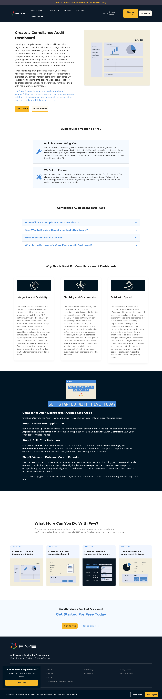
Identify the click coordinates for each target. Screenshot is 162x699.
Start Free (21, 683)
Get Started (22, 108)
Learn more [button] (137, 695)
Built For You (125, 57)
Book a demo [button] (89, 626)
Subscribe (145, 13)
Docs (105, 13)
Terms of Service (126, 673)
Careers (49, 673)
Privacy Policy (125, 670)
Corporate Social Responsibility (59, 681)
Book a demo (112, 13)
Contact (50, 677)
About (49, 670)
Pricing (67, 10)
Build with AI (36, 10)
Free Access (88, 673)
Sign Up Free (131, 13)
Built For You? (40, 108)
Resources (35, 17)
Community (88, 670)
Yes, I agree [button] (152, 695)
